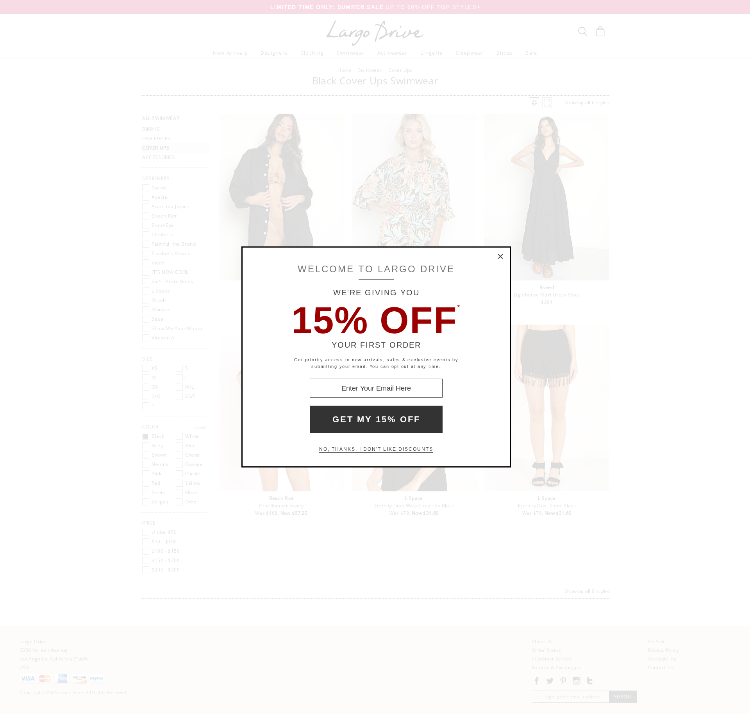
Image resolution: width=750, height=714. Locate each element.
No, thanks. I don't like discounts (376, 449)
